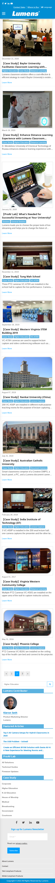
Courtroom (7, 815)
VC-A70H (35, 280)
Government (7, 811)
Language (47, 7)
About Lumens (8, 861)
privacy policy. (22, 843)
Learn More (7, 82)
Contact (5, 866)
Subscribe (13, 850)
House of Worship (10, 797)
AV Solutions (8, 762)
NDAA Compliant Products (12, 876)
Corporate (6, 784)
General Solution (18, 221)
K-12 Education (9, 793)
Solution (6, 221)
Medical (5, 802)
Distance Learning (38, 71)
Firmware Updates (10, 771)
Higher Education (10, 71)
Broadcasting (8, 806)
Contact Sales (19, 7)
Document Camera (39, 468)
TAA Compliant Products (11, 871)
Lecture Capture (37, 401)
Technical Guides (10, 767)
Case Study (24, 71)
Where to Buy (33, 7)
